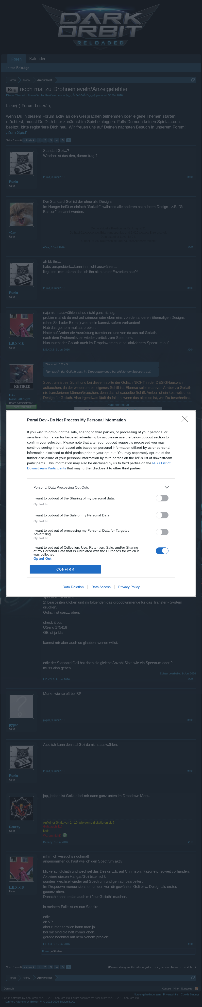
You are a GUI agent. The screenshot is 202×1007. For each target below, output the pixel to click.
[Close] (186, 420)
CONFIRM (65, 569)
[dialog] (101, 503)
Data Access (101, 587)
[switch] (162, 498)
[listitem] (101, 487)
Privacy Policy (129, 587)
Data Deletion (73, 587)
